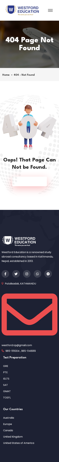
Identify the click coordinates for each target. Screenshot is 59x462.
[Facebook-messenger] (48, 274)
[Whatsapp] (37, 274)
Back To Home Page (28, 181)
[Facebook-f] (5, 274)
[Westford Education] (22, 10)
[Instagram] (27, 274)
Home (6, 75)
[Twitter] (16, 274)
